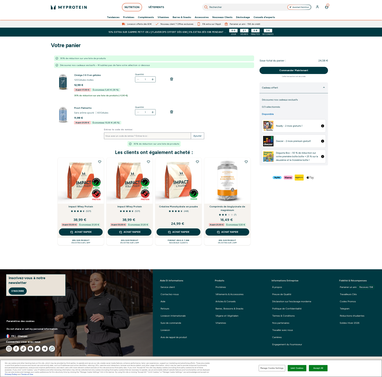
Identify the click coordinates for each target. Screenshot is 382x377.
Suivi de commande (171, 323)
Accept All (318, 368)
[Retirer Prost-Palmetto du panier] (171, 112)
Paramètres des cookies (20, 321)
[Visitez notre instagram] (9, 349)
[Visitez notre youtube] (30, 349)
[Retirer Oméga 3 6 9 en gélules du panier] (171, 80)
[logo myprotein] (69, 7)
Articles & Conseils (225, 301)
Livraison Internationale (173, 315)
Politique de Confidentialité (287, 308)
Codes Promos (348, 301)
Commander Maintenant (293, 70)
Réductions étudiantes (352, 315)
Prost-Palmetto (83, 108)
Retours (165, 308)
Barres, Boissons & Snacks (229, 308)
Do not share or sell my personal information (32, 329)
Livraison (165, 330)
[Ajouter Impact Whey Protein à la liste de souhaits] (100, 162)
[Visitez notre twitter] (38, 349)
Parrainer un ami (356, 287)
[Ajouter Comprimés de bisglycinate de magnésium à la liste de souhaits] (246, 162)
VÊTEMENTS (156, 7)
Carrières (277, 337)
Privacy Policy (11, 374)
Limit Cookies (297, 368)
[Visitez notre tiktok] (23, 349)
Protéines (128, 17)
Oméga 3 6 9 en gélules (87, 75)
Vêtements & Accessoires (229, 294)
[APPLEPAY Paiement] (310, 177)
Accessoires (202, 17)
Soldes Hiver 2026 (349, 323)
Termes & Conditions (283, 315)
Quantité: (139, 74)
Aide (163, 301)
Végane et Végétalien (226, 315)
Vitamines (163, 17)
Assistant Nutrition (300, 7)
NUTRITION (132, 7)
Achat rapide (83, 232)
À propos (277, 287)
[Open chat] (52, 349)
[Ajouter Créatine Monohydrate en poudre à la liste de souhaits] (197, 162)
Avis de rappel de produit (174, 337)
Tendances (113, 17)
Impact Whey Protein (80, 206)
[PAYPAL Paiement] (277, 177)
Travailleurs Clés (348, 294)
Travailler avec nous (282, 330)
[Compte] (317, 7)
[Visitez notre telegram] (45, 349)
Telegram (344, 308)
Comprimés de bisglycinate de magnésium (227, 208)
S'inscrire (17, 291)
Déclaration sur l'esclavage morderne (291, 301)
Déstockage (243, 17)
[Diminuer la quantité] (138, 79)
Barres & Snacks (182, 17)
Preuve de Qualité (281, 294)
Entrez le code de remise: (118, 129)
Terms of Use (27, 374)
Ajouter (197, 136)
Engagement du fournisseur (287, 344)
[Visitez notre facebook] (16, 349)
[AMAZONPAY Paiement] (299, 177)
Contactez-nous (170, 294)
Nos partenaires (280, 323)
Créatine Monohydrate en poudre (178, 206)
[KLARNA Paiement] (288, 177)
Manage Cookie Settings (272, 368)
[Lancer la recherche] (206, 7)
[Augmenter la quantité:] (152, 79)
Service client (168, 287)
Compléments (146, 17)
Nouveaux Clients (222, 17)
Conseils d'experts (264, 17)
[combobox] (257, 7)
